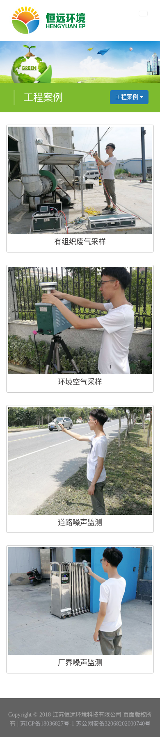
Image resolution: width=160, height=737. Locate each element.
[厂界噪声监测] (80, 601)
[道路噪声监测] (80, 461)
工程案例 (127, 97)
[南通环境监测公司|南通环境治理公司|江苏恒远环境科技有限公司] (49, 20)
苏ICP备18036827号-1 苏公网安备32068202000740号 (85, 724)
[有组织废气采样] (80, 180)
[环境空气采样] (80, 321)
